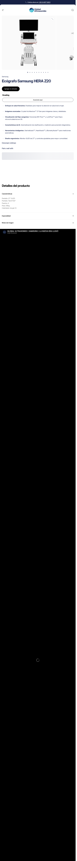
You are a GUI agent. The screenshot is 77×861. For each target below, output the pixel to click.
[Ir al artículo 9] (46, 72)
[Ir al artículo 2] (30, 72)
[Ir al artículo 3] (32, 72)
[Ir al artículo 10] (48, 72)
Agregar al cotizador (10, 89)
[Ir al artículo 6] (39, 72)
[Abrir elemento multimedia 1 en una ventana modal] (52, 19)
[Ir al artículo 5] (37, 72)
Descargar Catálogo (9, 143)
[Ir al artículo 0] (28, 72)
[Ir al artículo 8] (43, 72)
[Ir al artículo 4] (34, 72)
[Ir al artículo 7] (41, 72)
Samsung (5, 77)
